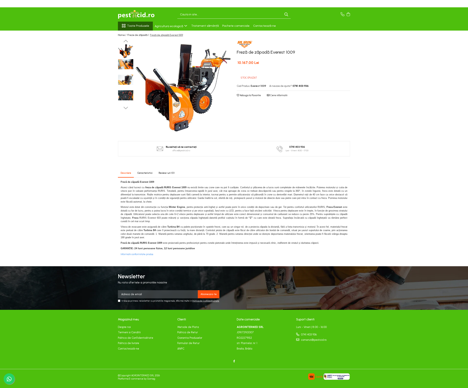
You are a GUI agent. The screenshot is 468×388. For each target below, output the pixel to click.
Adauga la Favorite (250, 95)
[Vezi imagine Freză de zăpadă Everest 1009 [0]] (125, 51)
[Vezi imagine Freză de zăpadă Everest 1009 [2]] (125, 80)
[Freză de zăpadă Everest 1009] (183, 88)
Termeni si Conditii (129, 332)
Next (125, 107)
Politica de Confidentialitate (205, 301)
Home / (122, 35)
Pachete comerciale (236, 25)
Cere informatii (278, 95)
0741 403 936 (308, 334)
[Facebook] (234, 361)
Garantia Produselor (189, 337)
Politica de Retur (187, 332)
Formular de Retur (188, 343)
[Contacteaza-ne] (342, 14)
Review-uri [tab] (167, 173)
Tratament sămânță (205, 25)
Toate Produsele (138, 25)
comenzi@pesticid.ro (313, 339)
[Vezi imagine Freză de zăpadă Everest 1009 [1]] (125, 64)
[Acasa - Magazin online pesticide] (136, 14)
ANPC (180, 348)
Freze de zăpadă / (138, 35)
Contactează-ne (264, 25)
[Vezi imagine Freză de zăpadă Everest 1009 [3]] (125, 95)
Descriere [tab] (126, 173)
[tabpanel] (183, 88)
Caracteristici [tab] (144, 173)
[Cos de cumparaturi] (348, 14)
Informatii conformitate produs (137, 254)
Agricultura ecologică (169, 26)
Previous (125, 41)
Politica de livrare (128, 343)
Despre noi (124, 327)
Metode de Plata (188, 327)
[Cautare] (286, 14)
